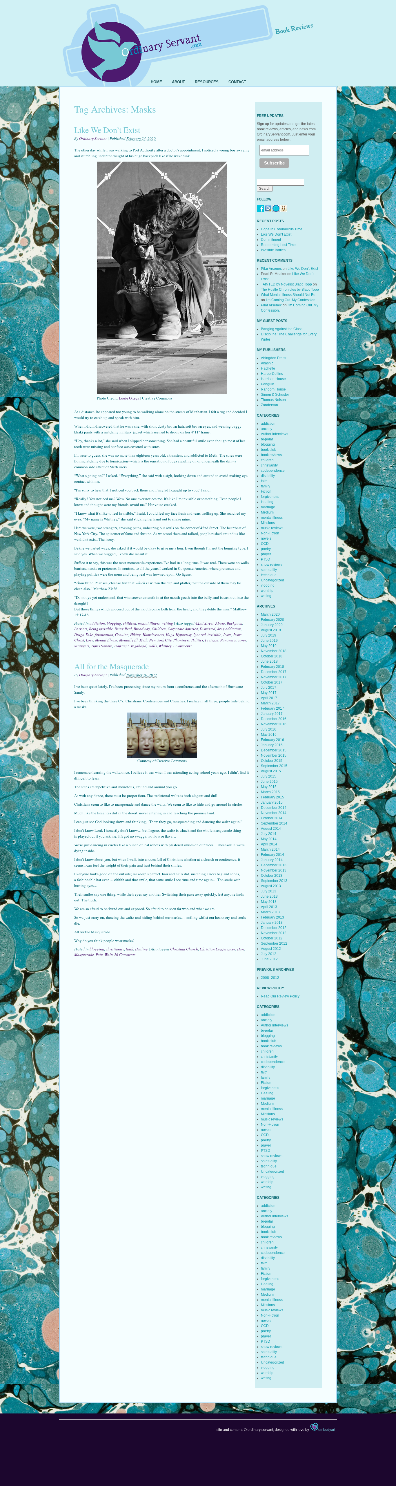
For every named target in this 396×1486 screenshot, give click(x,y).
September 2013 (274, 881)
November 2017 (273, 677)
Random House (273, 389)
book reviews (271, 455)
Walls (152, 645)
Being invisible (101, 628)
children (129, 623)
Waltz (109, 954)
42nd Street (204, 623)
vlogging (268, 585)
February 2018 (272, 667)
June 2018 (269, 661)
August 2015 (271, 771)
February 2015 (272, 797)
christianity (115, 949)
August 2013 (271, 886)
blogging (114, 623)
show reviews (271, 565)
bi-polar (267, 439)
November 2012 (273, 933)
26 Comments (124, 954)
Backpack (234, 623)
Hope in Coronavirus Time (281, 229)
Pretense (212, 640)
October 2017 (271, 682)
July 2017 (268, 688)
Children (159, 628)
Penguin (267, 384)
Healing (141, 949)
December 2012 (273, 928)
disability (268, 476)
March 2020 (270, 614)
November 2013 (273, 870)
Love (89, 640)
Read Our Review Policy (280, 996)
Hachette (268, 368)
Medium (267, 512)
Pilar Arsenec (271, 269)
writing (167, 623)
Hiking (135, 634)
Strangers (81, 645)
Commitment (271, 240)
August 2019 (271, 630)
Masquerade (84, 954)
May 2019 (269, 646)
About (178, 82)
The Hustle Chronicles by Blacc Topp (290, 290)
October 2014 (271, 818)
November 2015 (273, 755)
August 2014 (271, 829)
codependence (273, 471)
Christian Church (184, 949)
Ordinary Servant (93, 138)
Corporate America (183, 628)
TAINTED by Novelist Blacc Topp (286, 284)
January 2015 (272, 802)
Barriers (80, 628)
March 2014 (270, 849)
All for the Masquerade (111, 666)
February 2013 (272, 917)
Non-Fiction (270, 533)
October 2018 (271, 656)
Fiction (266, 491)
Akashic (267, 363)
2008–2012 (270, 978)
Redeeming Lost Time (278, 245)
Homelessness (153, 634)
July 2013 (268, 891)
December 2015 (273, 750)
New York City (160, 640)
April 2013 (269, 907)
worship (267, 591)
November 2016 (273, 724)
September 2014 (274, 823)
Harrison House (273, 379)
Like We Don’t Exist (107, 129)
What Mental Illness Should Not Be (288, 295)
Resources (207, 82)
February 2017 (272, 708)
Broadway (142, 628)
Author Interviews (274, 434)
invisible (214, 634)
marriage (268, 507)
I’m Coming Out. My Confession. (291, 300)
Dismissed (207, 628)
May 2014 (269, 839)
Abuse (220, 623)
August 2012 (271, 949)
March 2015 (270, 792)
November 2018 (273, 651)
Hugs (170, 634)
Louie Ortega (129, 398)
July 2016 (268, 729)
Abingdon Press (273, 358)
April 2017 (269, 698)
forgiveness (270, 497)
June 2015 (269, 782)
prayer (266, 554)
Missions (268, 523)
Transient (121, 645)
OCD (265, 544)
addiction (97, 623)
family (265, 486)
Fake (89, 634)
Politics (197, 640)
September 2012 (274, 943)
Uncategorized (272, 580)
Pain (99, 954)
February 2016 (272, 740)
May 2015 (269, 787)
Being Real (123, 628)
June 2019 (269, 641)
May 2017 (269, 693)
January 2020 (272, 625)
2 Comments (182, 645)
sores (242, 640)
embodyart (326, 1430)
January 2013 (272, 923)
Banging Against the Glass (281, 329)
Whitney (165, 645)
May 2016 (269, 735)
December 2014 (273, 808)
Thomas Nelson (273, 400)
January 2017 (272, 714)
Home (156, 82)
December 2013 (273, 865)
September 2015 (274, 766)
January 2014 (272, 860)
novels (266, 538)
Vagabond (138, 645)
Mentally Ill (128, 640)
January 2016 (272, 745)
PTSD (265, 559)
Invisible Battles (273, 250)
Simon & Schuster (275, 395)
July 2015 (268, 776)
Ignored (199, 634)
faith (129, 949)
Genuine (121, 634)
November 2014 (273, 813)
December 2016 (273, 719)
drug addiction (229, 628)
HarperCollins (272, 374)
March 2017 (270, 703)
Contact (237, 82)
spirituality (269, 570)
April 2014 (269, 844)
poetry (266, 549)
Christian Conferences (217, 949)
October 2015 (271, 761)
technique (269, 575)
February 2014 (272, 855)
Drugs (79, 634)
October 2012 (271, 938)
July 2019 (268, 635)
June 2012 (269, 959)
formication (104, 634)
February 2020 (272, 620)
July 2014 (268, 834)
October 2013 (271, 876)
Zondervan (269, 405)
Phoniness (181, 640)
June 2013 (269, 896)
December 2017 (273, 672)
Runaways (228, 640)
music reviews (272, 528)
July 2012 (268, 954)
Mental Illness (106, 640)
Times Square (101, 645)
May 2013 (269, 902)
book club (268, 450)
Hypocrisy (184, 634)
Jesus (227, 634)
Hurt (240, 949)
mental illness (149, 623)
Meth (143, 640)
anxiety (266, 429)
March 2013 (270, 912)
